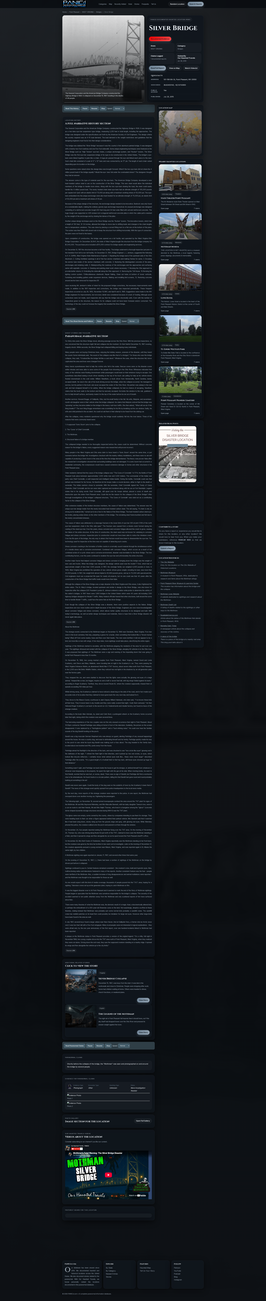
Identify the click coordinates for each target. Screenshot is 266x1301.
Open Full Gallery (143, 1121)
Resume (94, 108)
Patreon (177, 1268)
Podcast (177, 1274)
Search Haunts (196, 4)
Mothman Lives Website (169, 594)
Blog (175, 1277)
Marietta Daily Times (168, 626)
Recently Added (120, 4)
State (130, 4)
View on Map (174, 68)
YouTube (177, 1271)
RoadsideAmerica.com (169, 615)
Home (64, 12)
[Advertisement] (180, 505)
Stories (136, 4)
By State (109, 1268)
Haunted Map (145, 1268)
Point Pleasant (74, 12)
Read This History (72, 108)
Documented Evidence (160, 39)
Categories (103, 4)
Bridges (99, 12)
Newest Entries (112, 1274)
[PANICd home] (74, 4)
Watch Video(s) (191, 68)
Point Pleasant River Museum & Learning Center (179, 583)
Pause (85, 108)
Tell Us (153, 4)
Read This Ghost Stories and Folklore (79, 321)
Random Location (177, 4)
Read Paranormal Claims (75, 1046)
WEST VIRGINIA (88, 12)
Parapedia (145, 4)
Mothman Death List (168, 605)
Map (110, 4)
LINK (73, 309)
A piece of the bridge (168, 636)
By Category (111, 1271)
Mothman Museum (167, 573)
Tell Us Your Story (147, 1271)
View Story (143, 1000)
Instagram (178, 1280)
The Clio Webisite (167, 562)
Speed (109, 108)
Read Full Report (157, 68)
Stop (103, 108)
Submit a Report (167, 548)
